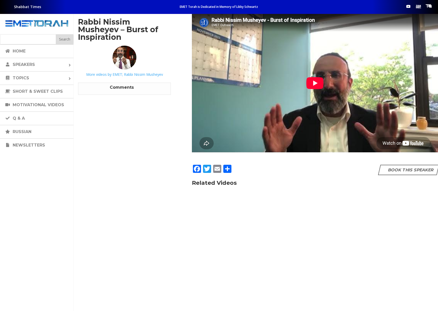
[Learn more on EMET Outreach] (418, 6)
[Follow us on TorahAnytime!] (429, 6)
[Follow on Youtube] (408, 6)
